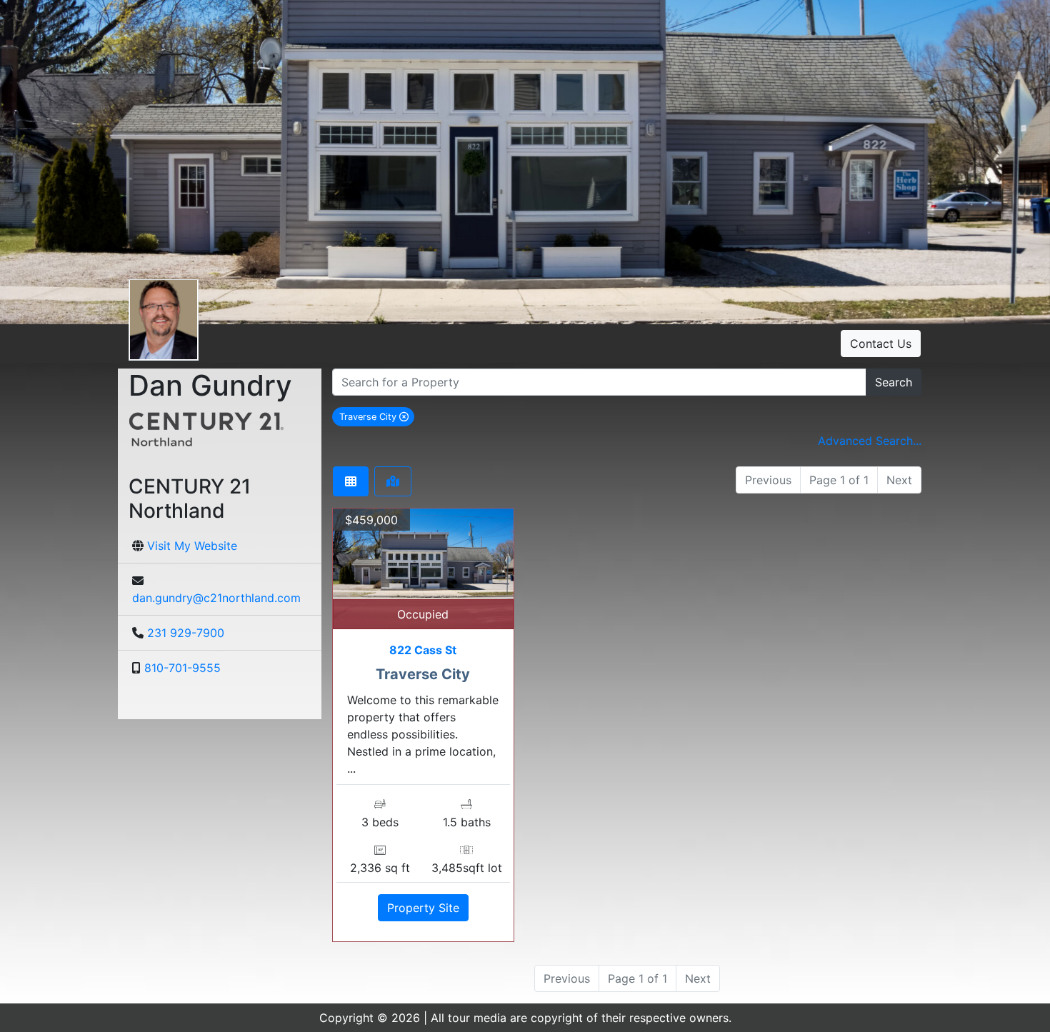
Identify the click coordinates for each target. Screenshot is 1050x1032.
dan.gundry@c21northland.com (216, 598)
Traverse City (376, 416)
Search (893, 382)
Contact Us (880, 343)
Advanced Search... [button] (869, 441)
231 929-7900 (185, 633)
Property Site (423, 908)
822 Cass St (422, 650)
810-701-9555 (182, 668)
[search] (599, 382)
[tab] (351, 481)
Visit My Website (192, 545)
